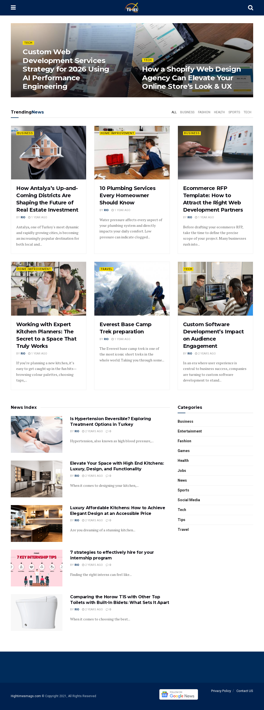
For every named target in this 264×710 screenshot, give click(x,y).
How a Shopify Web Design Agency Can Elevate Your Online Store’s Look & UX (191, 78)
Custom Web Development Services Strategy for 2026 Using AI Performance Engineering (66, 69)
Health (219, 112)
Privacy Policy (221, 691)
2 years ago (206, 353)
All (174, 112)
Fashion (204, 112)
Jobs (182, 471)
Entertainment (190, 431)
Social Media (189, 500)
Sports (234, 112)
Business (187, 112)
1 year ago (152, 97)
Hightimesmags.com (26, 696)
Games (184, 451)
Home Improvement (117, 133)
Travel (106, 269)
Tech (28, 43)
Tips (181, 520)
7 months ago (36, 97)
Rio (23, 217)
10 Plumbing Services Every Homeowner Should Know (127, 195)
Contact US (244, 691)
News (182, 480)
